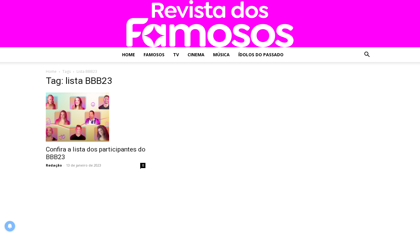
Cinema (196, 54)
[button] (366, 55)
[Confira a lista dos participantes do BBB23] (95, 117)
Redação (54, 165)
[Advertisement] (324, 116)
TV (176, 54)
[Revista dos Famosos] (210, 23)
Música (221, 54)
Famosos (154, 54)
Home (128, 54)
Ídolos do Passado (260, 54)
